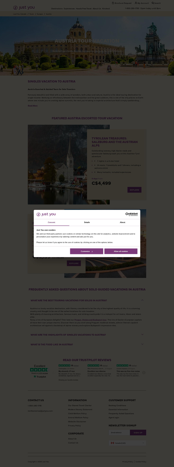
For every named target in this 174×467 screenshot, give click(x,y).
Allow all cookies (121, 251)
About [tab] (122, 222)
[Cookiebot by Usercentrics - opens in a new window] (127, 214)
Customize (85, 251)
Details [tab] (87, 222)
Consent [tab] (51, 222)
